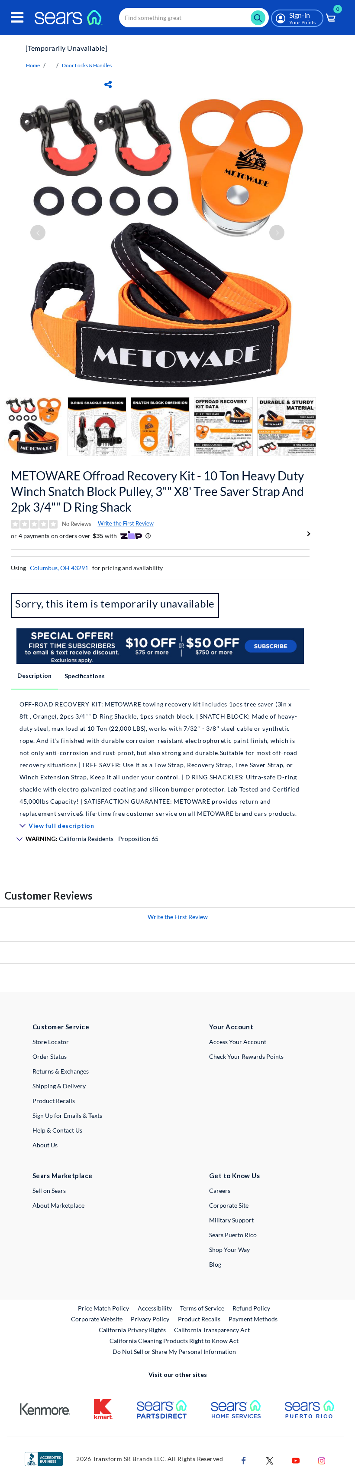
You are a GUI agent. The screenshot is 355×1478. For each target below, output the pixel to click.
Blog (215, 1264)
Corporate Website (97, 1319)
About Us (45, 1145)
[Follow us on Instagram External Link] (321, 1460)
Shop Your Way (229, 1249)
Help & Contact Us (57, 1130)
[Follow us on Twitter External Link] (269, 1460)
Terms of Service (202, 1308)
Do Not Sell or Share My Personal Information (174, 1351)
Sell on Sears (49, 1190)
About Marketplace (58, 1205)
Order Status (49, 1056)
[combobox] (194, 17)
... (51, 65)
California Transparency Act (212, 1329)
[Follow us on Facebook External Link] (243, 1460)
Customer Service (60, 1027)
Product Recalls (53, 1100)
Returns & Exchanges (60, 1071)
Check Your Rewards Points (246, 1056)
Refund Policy (251, 1308)
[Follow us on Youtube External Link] (295, 1460)
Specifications (85, 676)
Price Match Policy (103, 1308)
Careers (219, 1190)
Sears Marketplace (62, 1175)
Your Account (231, 1027)
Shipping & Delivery (59, 1086)
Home (33, 65)
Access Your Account (237, 1041)
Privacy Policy (150, 1319)
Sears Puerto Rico (233, 1234)
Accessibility (155, 1308)
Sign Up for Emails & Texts (67, 1115)
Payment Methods (253, 1319)
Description (34, 675)
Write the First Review (126, 523)
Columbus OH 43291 (59, 567)
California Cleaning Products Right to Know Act (174, 1340)
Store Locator (50, 1041)
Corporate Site (228, 1205)
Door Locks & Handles (87, 65)
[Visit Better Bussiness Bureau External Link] (44, 1458)
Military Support (231, 1220)
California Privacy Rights (132, 1329)
